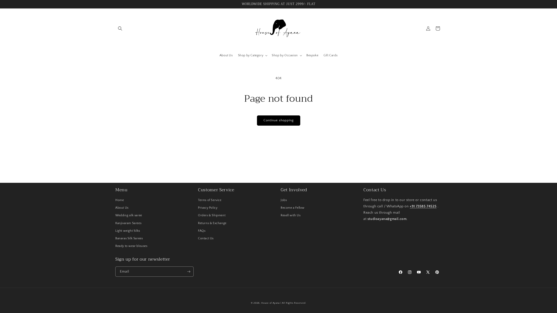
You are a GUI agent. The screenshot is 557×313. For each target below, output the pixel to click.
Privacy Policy (207, 208)
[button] (120, 28)
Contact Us (206, 238)
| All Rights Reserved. (293, 303)
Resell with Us (290, 215)
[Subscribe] (188, 271)
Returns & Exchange (212, 223)
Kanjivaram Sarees (128, 223)
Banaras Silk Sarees (129, 238)
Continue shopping (278, 120)
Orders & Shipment (211, 215)
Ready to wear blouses (131, 246)
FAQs (201, 231)
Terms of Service (209, 200)
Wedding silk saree (128, 215)
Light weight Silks (127, 231)
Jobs (284, 200)
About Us (122, 208)
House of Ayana (270, 303)
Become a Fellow (293, 208)
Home (119, 200)
